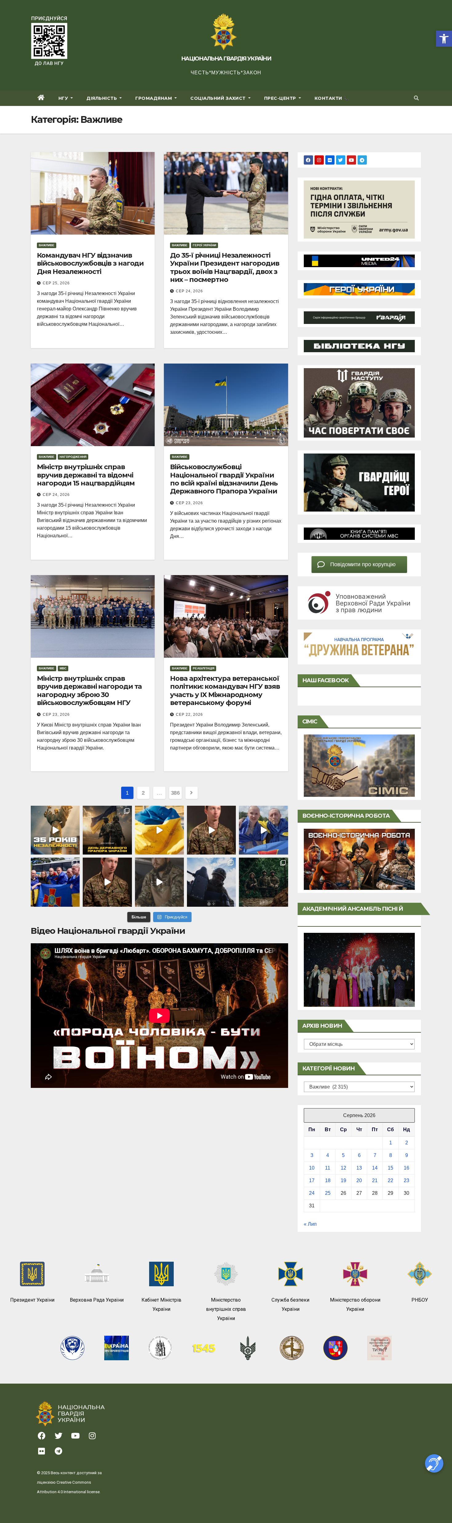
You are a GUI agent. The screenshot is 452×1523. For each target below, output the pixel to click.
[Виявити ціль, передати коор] (263, 882)
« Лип (310, 1224)
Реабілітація (203, 668)
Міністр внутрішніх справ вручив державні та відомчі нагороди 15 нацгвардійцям (86, 475)
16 (406, 1167)
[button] (444, 39)
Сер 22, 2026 (189, 714)
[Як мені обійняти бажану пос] (107, 882)
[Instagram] (319, 160)
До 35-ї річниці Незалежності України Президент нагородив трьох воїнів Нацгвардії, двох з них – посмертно (224, 267)
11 (327, 1167)
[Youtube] (351, 160)
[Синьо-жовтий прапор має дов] (107, 830)
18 (328, 1180)
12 (343, 1167)
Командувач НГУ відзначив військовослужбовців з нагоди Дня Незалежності (90, 263)
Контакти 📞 (332, 98)
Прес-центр (281, 98)
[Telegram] (362, 160)
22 (390, 1180)
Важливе (46, 245)
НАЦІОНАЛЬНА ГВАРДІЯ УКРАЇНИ (226, 58)
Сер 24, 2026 (189, 291)
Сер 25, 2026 (56, 283)
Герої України (204, 245)
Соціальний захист (218, 98)
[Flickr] (330, 160)
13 (359, 1167)
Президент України (32, 1300)
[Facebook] (308, 160)
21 (375, 1180)
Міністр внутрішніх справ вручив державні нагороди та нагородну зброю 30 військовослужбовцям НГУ (89, 690)
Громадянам (154, 98)
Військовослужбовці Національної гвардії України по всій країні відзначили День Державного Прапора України (224, 479)
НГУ (63, 98)
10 (312, 1167)
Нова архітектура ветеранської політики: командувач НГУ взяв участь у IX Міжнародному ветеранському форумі (225, 690)
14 (375, 1167)
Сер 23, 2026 (189, 503)
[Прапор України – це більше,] (159, 830)
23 (406, 1180)
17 (312, 1180)
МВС (63, 668)
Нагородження (73, 456)
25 (328, 1193)
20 (359, 1180)
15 (390, 1167)
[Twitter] (340, 160)
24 (312, 1193)
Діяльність (102, 98)
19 (343, 1180)
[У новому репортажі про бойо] (159, 882)
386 (175, 793)
